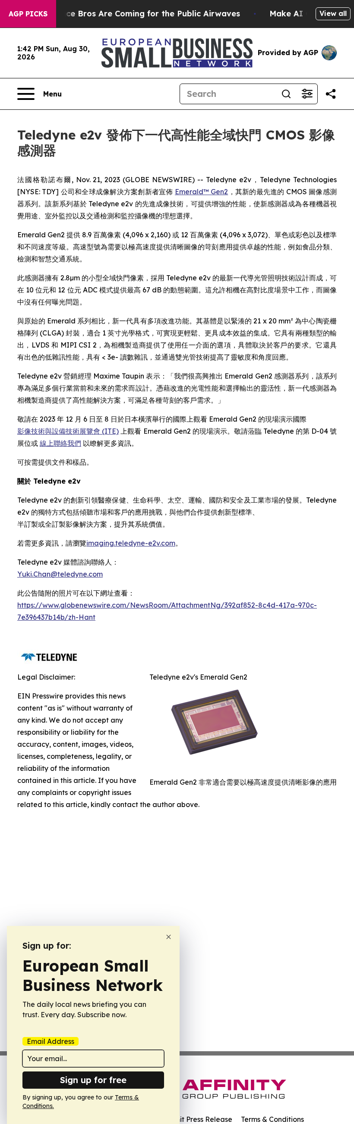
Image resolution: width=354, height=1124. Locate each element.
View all (333, 13)
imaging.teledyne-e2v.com (130, 543)
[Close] (168, 937)
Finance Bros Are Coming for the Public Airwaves (142, 14)
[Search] (286, 94)
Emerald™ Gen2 (201, 191)
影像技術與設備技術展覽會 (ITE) (68, 431)
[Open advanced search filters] (307, 94)
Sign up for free (93, 1079)
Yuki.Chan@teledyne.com (60, 574)
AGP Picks (28, 13)
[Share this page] (331, 93)
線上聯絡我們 (60, 443)
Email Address (50, 1041)
